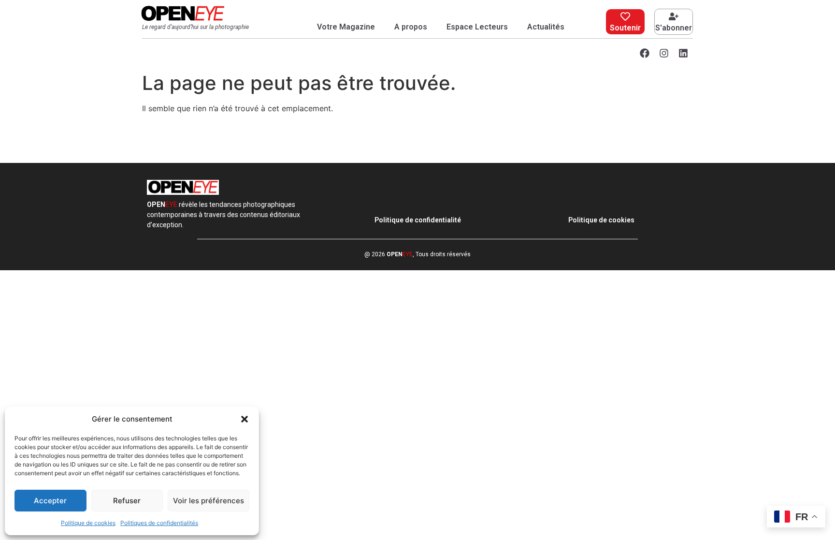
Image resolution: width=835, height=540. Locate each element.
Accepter (50, 500)
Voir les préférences (208, 500)
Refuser (127, 500)
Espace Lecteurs (477, 26)
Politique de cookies (88, 522)
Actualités (545, 26)
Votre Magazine (346, 26)
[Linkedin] (683, 53)
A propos (410, 26)
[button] (244, 419)
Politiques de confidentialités (159, 522)
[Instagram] (664, 53)
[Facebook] (644, 53)
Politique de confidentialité (417, 220)
